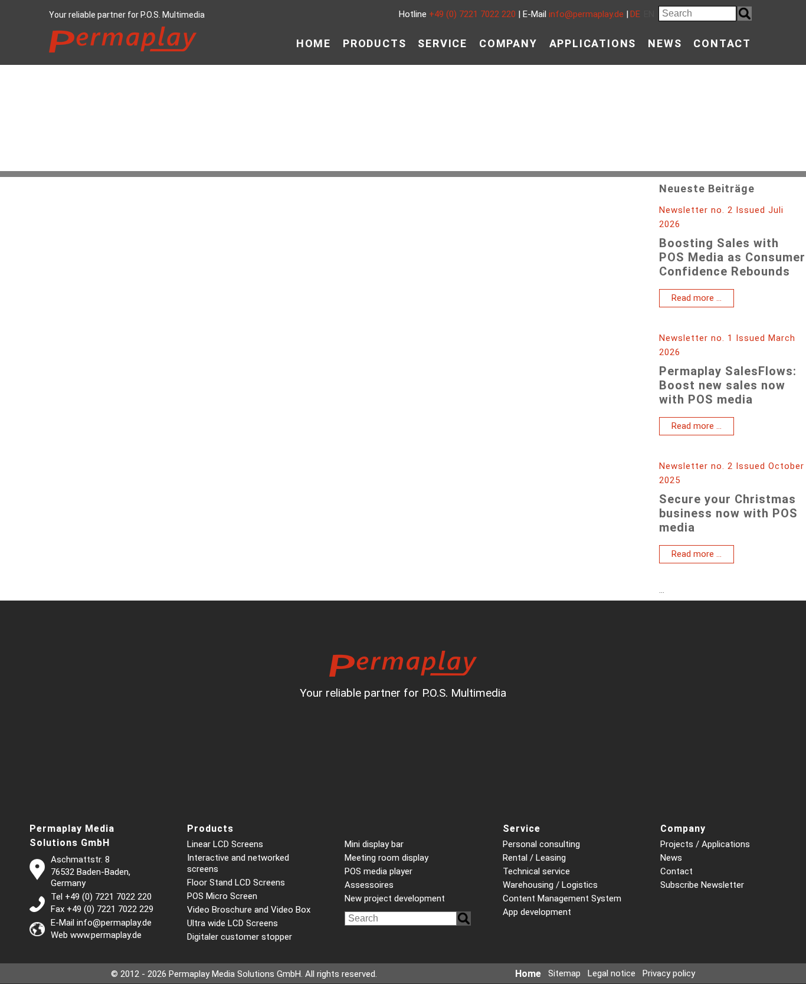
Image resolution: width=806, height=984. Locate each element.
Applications (593, 43)
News (665, 43)
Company (508, 43)
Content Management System (562, 898)
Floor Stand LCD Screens (236, 882)
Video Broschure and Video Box (248, 909)
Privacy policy (669, 973)
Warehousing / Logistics (550, 885)
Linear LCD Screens (225, 844)
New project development (395, 898)
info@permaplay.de (586, 14)
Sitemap (564, 973)
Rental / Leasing (534, 857)
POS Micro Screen (222, 896)
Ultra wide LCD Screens (232, 923)
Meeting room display (386, 857)
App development (537, 912)
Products (374, 43)
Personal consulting (541, 844)
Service (442, 43)
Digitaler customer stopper (239, 936)
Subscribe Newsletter (702, 885)
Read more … (702, 299)
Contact (722, 43)
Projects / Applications (705, 844)
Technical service (536, 871)
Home (313, 43)
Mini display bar (374, 844)
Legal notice (611, 973)
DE (635, 14)
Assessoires (369, 885)
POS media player (378, 871)
